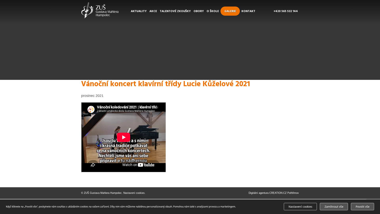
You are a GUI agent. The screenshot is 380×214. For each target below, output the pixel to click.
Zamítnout (334, 206)
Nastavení (300, 206)
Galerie (230, 11)
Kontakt (248, 11)
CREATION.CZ (278, 192)
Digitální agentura (259, 192)
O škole (213, 11)
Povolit (363, 206)
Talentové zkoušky (175, 11)
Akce (153, 11)
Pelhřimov (293, 192)
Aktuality (139, 11)
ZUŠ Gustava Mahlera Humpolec (103, 192)
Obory (199, 11)
